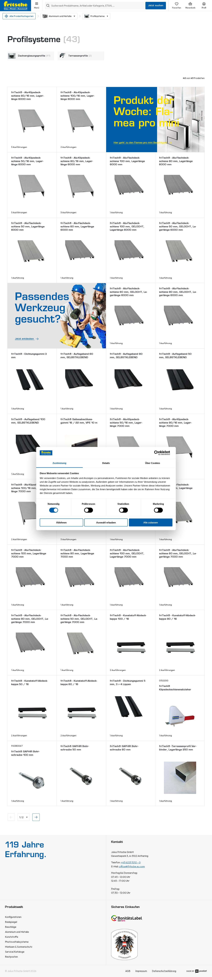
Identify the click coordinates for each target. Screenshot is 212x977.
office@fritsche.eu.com (132, 866)
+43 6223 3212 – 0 (131, 862)
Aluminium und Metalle (60, 16)
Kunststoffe (11, 936)
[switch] (88, 510)
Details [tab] (106, 463)
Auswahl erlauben (106, 522)
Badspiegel (11, 921)
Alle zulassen (150, 522)
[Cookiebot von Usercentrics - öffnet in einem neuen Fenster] (158, 453)
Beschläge (10, 926)
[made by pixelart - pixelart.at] (196, 971)
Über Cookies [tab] (152, 463)
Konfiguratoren (13, 916)
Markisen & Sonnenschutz (18, 946)
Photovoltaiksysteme (17, 941)
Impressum (141, 970)
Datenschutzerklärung (164, 970)
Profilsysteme (97, 16)
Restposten (11, 956)
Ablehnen (61, 522)
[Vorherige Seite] (11, 817)
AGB (127, 970)
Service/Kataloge (14, 951)
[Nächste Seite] (36, 817)
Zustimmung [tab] (59, 463)
